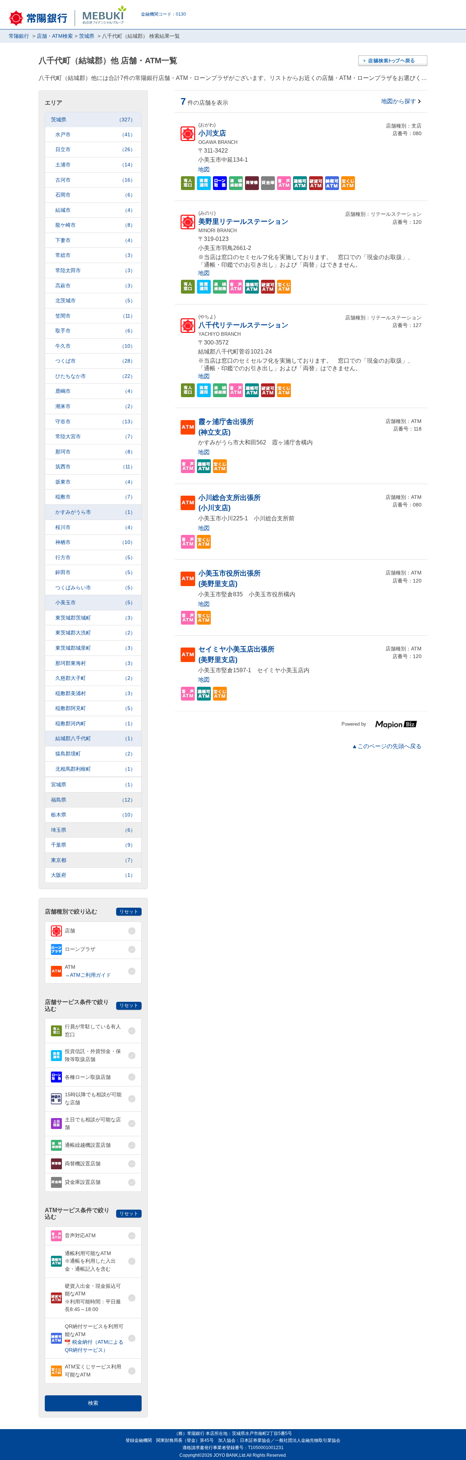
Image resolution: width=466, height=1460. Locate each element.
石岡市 (95, 195)
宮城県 (93, 784)
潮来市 (95, 406)
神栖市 (95, 542)
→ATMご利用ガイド (88, 975)
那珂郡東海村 (95, 663)
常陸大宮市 (95, 436)
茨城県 (93, 119)
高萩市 (95, 286)
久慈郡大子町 (95, 678)
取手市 (95, 331)
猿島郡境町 (95, 754)
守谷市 (95, 421)
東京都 (93, 860)
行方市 (95, 557)
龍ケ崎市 (95, 225)
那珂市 (95, 452)
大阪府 (93, 875)
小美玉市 (95, 602)
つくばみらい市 (95, 587)
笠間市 (95, 316)
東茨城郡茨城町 (95, 618)
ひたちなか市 (95, 376)
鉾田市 (95, 572)
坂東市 (95, 482)
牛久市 (95, 346)
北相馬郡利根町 (95, 769)
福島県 (93, 800)
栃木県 (93, 815)
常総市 (95, 255)
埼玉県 (93, 830)
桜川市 (95, 527)
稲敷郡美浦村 (95, 693)
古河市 (95, 180)
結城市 (95, 210)
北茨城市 (95, 300)
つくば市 (95, 361)
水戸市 (95, 134)
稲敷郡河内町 (95, 723)
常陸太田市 (95, 270)
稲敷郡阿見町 (95, 708)
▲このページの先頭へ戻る (387, 746)
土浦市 (95, 165)
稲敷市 (95, 497)
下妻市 (95, 240)
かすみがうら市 (95, 512)
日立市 (95, 149)
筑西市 (95, 466)
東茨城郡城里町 (95, 648)
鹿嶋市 (95, 391)
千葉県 (93, 845)
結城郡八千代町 (95, 738)
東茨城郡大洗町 (95, 633)
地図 (204, 169)
